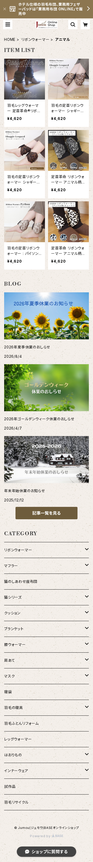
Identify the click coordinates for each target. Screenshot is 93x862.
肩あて (9, 660)
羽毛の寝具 (13, 707)
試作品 (10, 786)
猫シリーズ (13, 597)
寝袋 (8, 692)
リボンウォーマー (35, 39)
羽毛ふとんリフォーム (21, 723)
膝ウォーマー (15, 644)
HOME (10, 39)
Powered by (41, 836)
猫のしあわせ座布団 (20, 581)
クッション (12, 613)
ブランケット (14, 629)
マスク (9, 676)
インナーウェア (16, 770)
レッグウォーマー (18, 739)
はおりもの (13, 755)
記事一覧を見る (46, 513)
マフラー (11, 565)
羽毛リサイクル (16, 802)
